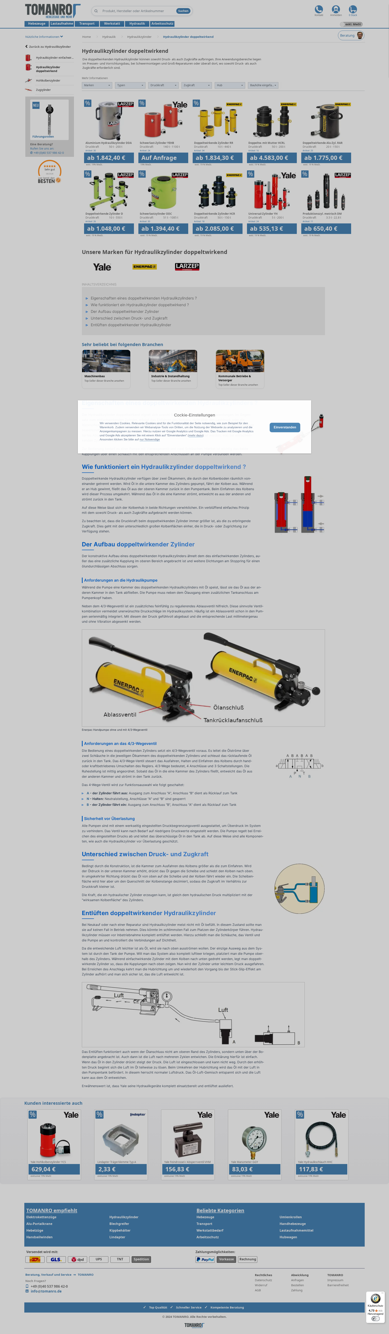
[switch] (376, 1318)
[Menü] (382, 1294)
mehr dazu (196, 435)
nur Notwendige (150, 439)
